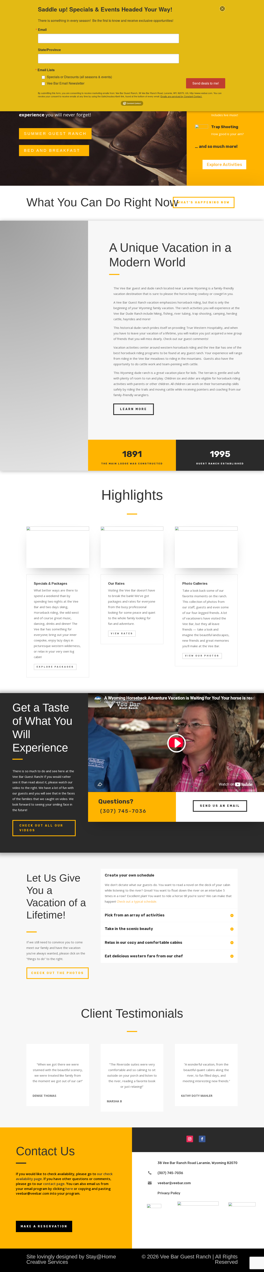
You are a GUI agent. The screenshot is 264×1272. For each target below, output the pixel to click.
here (69, 1188)
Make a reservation (44, 1226)
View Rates (122, 633)
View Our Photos (202, 655)
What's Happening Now (203, 202)
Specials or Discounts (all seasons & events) (79, 76)
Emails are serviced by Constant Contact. (181, 96)
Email (42, 29)
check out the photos (57, 973)
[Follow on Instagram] (189, 1139)
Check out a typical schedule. (137, 901)
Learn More (133, 409)
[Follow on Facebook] (202, 1139)
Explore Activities (224, 164)
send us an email (220, 806)
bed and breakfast (52, 150)
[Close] (222, 8)
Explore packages (55, 667)
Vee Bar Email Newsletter (65, 83)
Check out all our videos (41, 828)
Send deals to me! (205, 83)
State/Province (49, 49)
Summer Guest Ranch (55, 133)
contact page (54, 1184)
